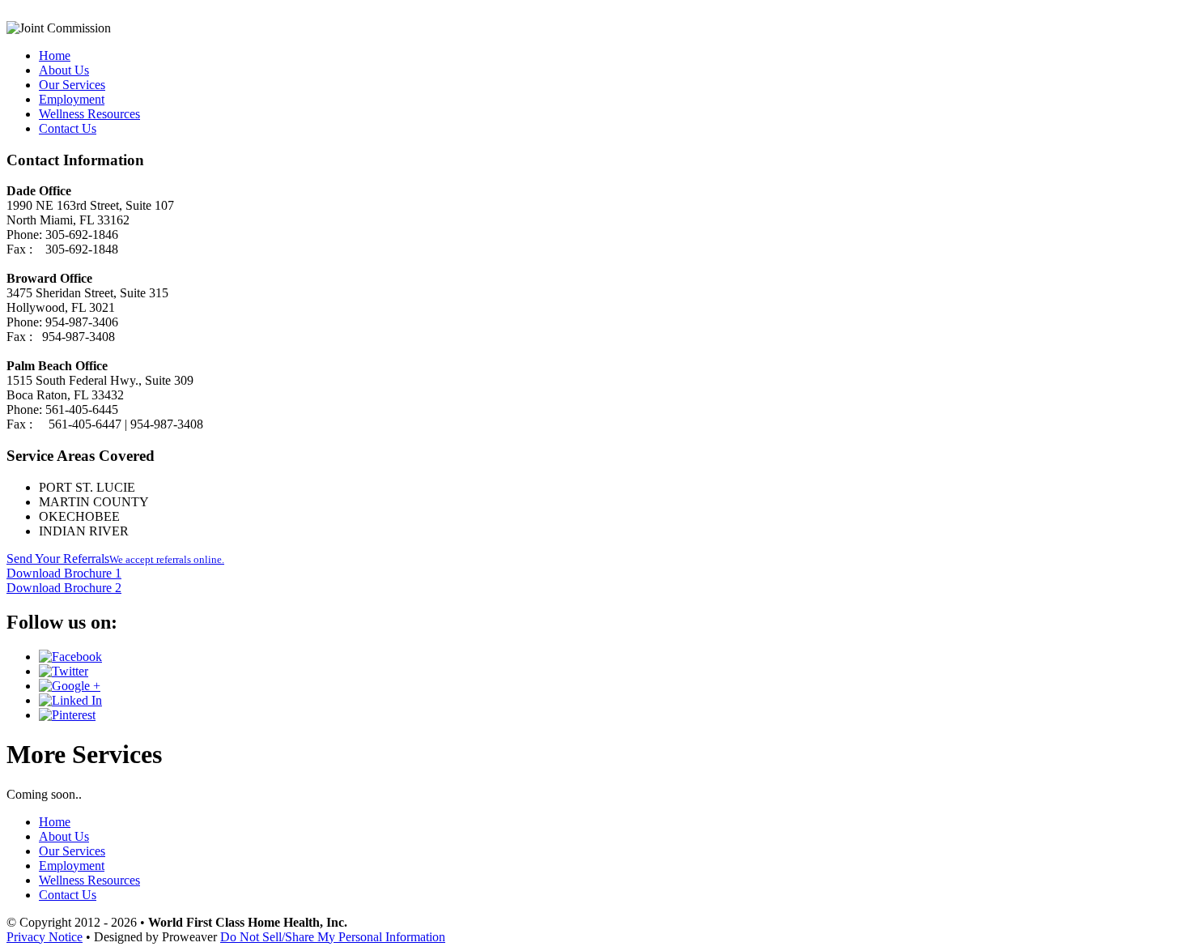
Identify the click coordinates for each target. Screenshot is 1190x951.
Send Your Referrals (115, 558)
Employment (71, 99)
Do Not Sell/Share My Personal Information (332, 937)
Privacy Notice (44, 937)
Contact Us (67, 128)
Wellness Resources (89, 114)
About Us (64, 70)
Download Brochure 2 (63, 588)
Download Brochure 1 (63, 573)
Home (54, 55)
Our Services (72, 85)
